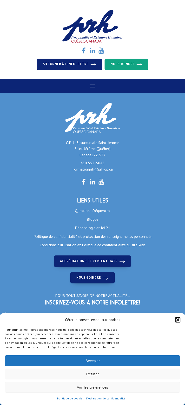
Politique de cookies (70, 398)
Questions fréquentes (92, 210)
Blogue (92, 219)
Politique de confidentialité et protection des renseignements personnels (92, 236)
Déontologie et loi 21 (92, 227)
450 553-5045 (92, 162)
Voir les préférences (92, 387)
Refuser (92, 374)
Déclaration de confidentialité (106, 398)
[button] (177, 319)
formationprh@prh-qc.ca (93, 169)
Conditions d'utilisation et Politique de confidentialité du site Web (92, 244)
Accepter (93, 361)
